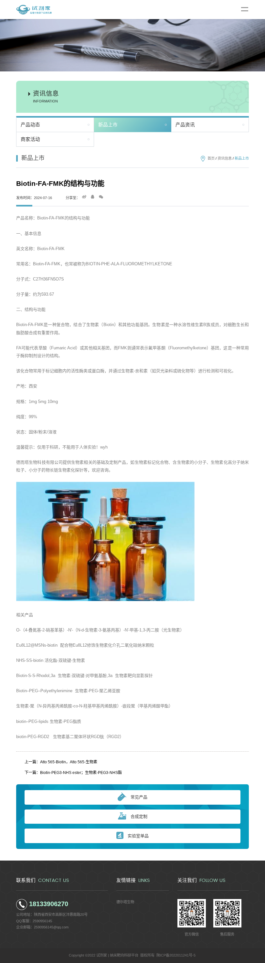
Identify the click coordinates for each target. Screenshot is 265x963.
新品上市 (108, 124)
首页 (211, 158)
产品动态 (30, 124)
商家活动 (30, 139)
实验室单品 (138, 835)
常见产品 (139, 797)
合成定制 (139, 816)
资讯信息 (224, 158)
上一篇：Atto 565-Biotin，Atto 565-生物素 (61, 762)
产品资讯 (185, 124)
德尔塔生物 (125, 902)
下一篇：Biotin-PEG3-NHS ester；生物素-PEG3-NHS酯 (73, 772)
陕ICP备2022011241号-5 (176, 955)
